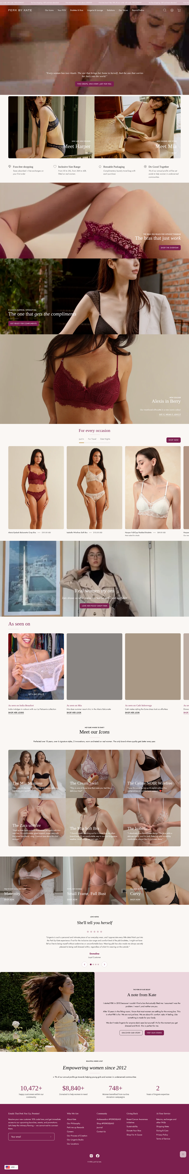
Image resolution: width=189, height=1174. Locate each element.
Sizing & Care (162, 1130)
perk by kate (97, 1162)
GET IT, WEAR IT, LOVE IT (170, 414)
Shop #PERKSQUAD (105, 1123)
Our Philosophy (73, 1123)
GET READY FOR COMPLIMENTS (23, 323)
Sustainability (132, 1126)
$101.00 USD (46, 532)
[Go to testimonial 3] (95, 964)
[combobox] (11, 1167)
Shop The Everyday (169, 247)
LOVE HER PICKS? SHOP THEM (94, 606)
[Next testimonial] (104, 964)
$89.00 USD (161, 532)
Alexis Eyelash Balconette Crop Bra (22, 532)
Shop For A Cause (134, 1134)
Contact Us (101, 1131)
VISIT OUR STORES (154, 1032)
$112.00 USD (97, 532)
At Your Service (163, 1113)
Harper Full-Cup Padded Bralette (138, 532)
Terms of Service (163, 1138)
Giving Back (132, 1113)
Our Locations (73, 1143)
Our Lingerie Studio (75, 1139)
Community (102, 1113)
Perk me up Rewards (75, 1127)
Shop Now (174, 440)
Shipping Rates (162, 1126)
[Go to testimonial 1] (91, 964)
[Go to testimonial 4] (98, 964)
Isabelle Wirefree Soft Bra (77, 532)
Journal (100, 1127)
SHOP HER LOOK (74, 712)
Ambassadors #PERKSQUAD (109, 1119)
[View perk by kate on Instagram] (91, 1156)
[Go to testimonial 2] (93, 964)
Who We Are (72, 1113)
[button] (165, 10)
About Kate (71, 1119)
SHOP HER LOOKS (16, 712)
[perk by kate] (20, 10)
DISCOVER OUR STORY (131, 1032)
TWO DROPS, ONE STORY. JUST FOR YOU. (94, 84)
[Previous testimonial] (84, 964)
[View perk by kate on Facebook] (98, 1156)
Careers (70, 1131)
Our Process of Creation (77, 1135)
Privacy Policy (162, 1134)
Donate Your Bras (134, 1130)
